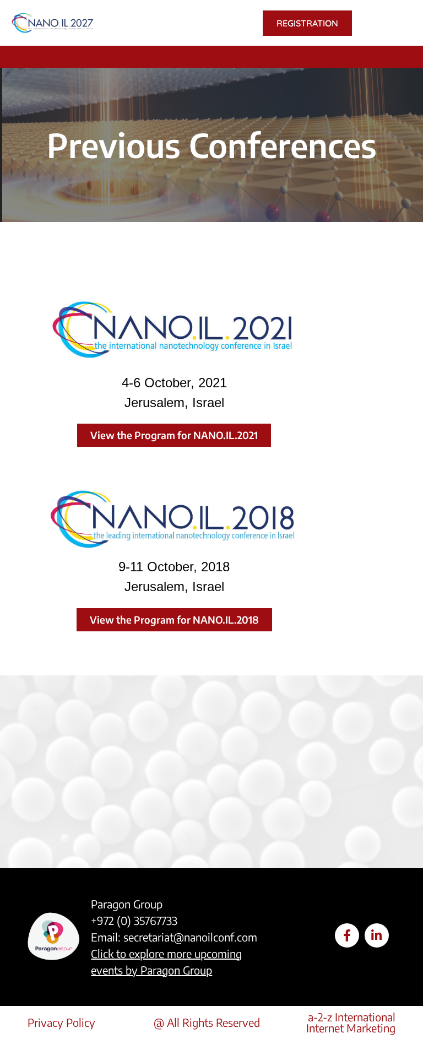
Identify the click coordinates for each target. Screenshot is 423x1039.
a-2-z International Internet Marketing (350, 1022)
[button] (414, 54)
